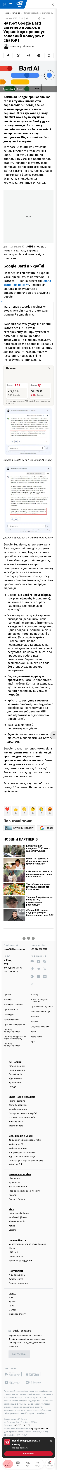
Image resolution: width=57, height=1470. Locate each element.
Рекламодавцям (11, 1020)
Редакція (8, 1000)
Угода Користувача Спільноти (39, 1001)
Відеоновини (15, 1078)
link (32, 961)
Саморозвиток (16, 1256)
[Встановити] (28, 1447)
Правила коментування (42, 1007)
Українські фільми (18, 1217)
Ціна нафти (14, 1178)
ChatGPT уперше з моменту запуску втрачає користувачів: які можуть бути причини (25, 252)
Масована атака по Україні (22, 1117)
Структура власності (40, 1027)
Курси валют (15, 1182)
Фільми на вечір (17, 1221)
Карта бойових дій (18, 1105)
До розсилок (19, 1354)
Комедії (12, 1225)
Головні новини (17, 1066)
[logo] (19, 4)
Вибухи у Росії (16, 1121)
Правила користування (14, 1025)
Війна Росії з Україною (22, 1096)
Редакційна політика (13, 1005)
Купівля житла (16, 1279)
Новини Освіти (17, 1240)
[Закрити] (51, 1441)
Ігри (33, 1042)
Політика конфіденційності (12, 1031)
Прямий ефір (15, 1074)
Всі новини (15, 1062)
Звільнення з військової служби (25, 1140)
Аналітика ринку (17, 1275)
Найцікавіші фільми (19, 1213)
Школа (12, 1248)
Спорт (12, 1293)
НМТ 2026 (13, 1252)
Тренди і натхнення (18, 1283)
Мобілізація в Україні (21, 1136)
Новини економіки (20, 1174)
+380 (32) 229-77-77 (21, 1425)
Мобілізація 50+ (16, 1144)
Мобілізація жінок (18, 1148)
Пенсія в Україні (17, 1199)
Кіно (11, 1209)
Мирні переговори (18, 1109)
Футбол (12, 1301)
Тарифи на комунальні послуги (24, 1190)
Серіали (13, 1229)
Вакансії (34, 1022)
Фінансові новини (18, 1186)
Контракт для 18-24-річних (22, 1152)
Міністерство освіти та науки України (27, 1244)
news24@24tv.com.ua (14, 949)
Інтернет (16, 13)
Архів (33, 1032)
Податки (13, 1195)
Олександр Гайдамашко (22, 46)
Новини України (17, 1070)
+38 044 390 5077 (39, 949)
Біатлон (12, 1310)
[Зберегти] (49, 55)
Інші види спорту (17, 1314)
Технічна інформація (40, 1012)
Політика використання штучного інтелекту (15, 1038)
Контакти (35, 1017)
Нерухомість (16, 1270)
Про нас (7, 995)
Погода (12, 1086)
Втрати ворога (16, 1125)
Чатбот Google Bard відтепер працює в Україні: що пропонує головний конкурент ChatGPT (38, 13)
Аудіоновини (15, 1082)
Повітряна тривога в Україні (23, 1113)
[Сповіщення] (53, 4)
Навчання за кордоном (20, 1260)
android (13, 1374)
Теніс (11, 1305)
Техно (6, 13)
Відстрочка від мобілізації (22, 1156)
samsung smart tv (33, 1382)
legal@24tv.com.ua (39, 1428)
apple (33, 1374)
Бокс (11, 1297)
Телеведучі (9, 1015)
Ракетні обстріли (17, 1101)
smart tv (13, 1382)
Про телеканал (11, 1010)
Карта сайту (36, 1037)
